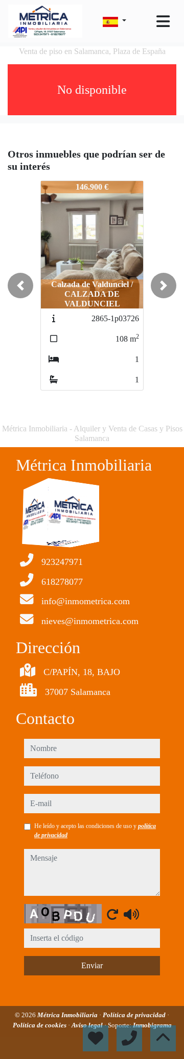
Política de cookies (40, 1025)
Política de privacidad (135, 1015)
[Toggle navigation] (163, 21)
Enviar (92, 965)
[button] (20, 285)
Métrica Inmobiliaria (68, 1015)
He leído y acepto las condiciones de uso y (95, 830)
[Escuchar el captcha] (131, 914)
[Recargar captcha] (112, 914)
